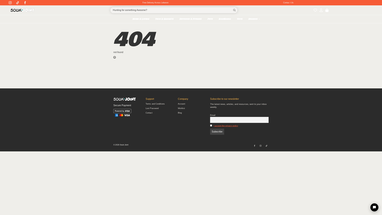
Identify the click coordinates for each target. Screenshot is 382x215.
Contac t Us (288, 2)
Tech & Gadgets (164, 19)
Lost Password (152, 108)
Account (181, 104)
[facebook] (25, 2)
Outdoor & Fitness (190, 19)
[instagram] (10, 2)
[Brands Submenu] (260, 19)
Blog (180, 113)
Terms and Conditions (155, 104)
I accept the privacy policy (226, 126)
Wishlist (181, 108)
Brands (252, 19)
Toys (239, 19)
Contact (149, 113)
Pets (210, 19)
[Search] (234, 10)
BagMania (225, 19)
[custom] (17, 2)
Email (212, 115)
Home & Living (140, 19)
